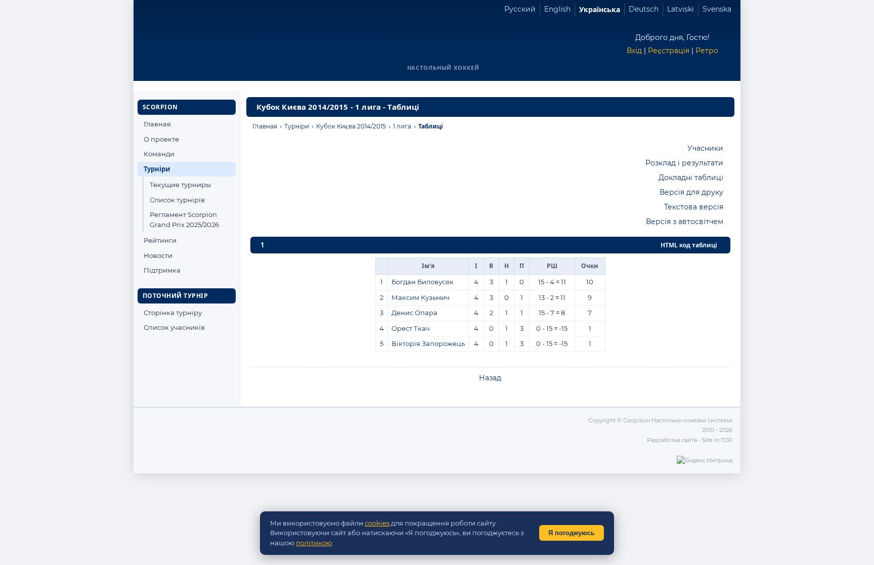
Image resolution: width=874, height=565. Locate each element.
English (557, 9)
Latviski (680, 9)
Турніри (157, 168)
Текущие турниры (180, 185)
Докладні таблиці (691, 177)
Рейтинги (160, 240)
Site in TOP (717, 440)
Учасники (705, 148)
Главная (157, 124)
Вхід (634, 50)
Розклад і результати (684, 162)
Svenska (717, 9)
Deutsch (644, 9)
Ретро (706, 50)
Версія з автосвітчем (684, 221)
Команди (159, 154)
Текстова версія (693, 206)
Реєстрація (668, 50)
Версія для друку (691, 192)
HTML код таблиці (689, 245)
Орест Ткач (410, 328)
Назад (490, 377)
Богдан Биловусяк (422, 282)
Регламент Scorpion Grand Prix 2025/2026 (184, 219)
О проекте (161, 139)
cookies (377, 523)
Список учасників (174, 327)
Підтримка (162, 270)
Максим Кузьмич (420, 297)
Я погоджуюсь (571, 533)
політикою (314, 543)
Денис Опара (414, 313)
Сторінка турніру (173, 313)
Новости (158, 255)
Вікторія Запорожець (428, 343)
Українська (599, 9)
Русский (520, 9)
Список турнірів (177, 200)
